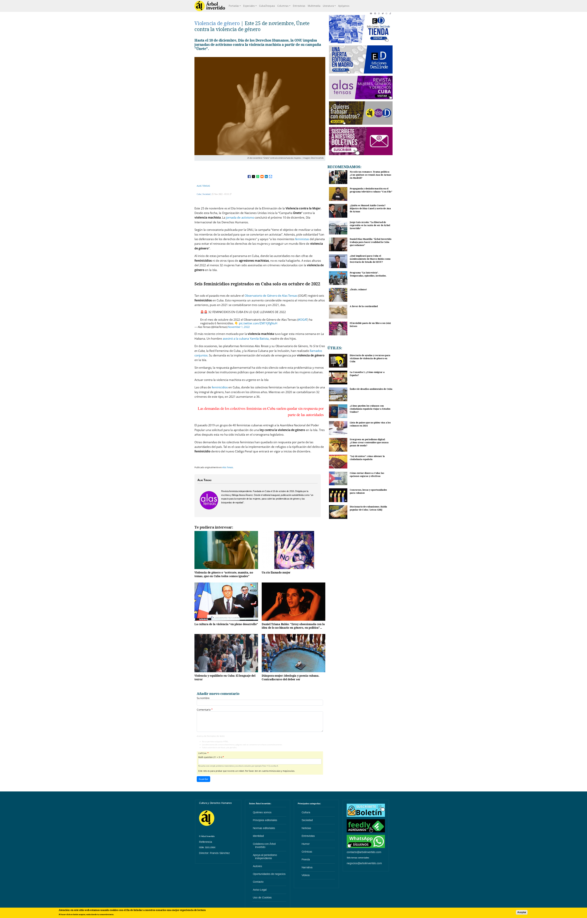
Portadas (234, 5)
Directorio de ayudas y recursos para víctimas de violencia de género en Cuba (370, 358)
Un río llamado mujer (276, 572)
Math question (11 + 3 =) (210, 757)
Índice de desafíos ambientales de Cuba (371, 388)
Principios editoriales (265, 820)
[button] (372, 13)
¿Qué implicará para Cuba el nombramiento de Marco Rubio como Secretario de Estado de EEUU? (370, 258)
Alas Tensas (203, 185)
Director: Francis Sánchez (214, 853)
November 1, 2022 (239, 327)
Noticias (306, 828)
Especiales (249, 5)
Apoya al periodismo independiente (265, 856)
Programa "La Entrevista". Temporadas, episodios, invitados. (368, 274)
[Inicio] (209, 6)
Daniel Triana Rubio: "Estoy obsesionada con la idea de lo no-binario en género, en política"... (293, 626)
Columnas (283, 5)
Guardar (203, 779)
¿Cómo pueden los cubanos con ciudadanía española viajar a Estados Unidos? (370, 408)
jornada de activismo (240, 217)
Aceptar (521, 912)
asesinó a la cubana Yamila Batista (246, 339)
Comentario (204, 709)
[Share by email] (262, 176)
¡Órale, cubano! (358, 289)
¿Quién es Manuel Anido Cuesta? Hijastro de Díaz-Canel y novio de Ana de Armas (370, 208)
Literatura (328, 5)
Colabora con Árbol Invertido (264, 845)
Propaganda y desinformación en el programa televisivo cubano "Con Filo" (371, 190)
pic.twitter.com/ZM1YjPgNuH (258, 323)
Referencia (205, 841)
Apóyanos (343, 5)
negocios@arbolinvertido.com (364, 863)
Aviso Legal (260, 889)
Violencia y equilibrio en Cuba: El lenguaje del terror (224, 677)
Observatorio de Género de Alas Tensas (271, 296)
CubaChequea (267, 5)
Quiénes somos (262, 812)
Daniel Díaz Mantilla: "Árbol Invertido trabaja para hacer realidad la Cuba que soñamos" (370, 242)
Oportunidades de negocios (269, 874)
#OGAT (302, 320)
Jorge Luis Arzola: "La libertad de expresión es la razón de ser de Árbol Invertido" (370, 225)
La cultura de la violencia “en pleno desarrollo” (226, 624)
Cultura (306, 812)
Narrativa (307, 867)
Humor (306, 843)
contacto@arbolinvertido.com (364, 852)
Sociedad (206, 194)
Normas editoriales (264, 828)
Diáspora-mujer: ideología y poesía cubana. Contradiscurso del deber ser (290, 677)
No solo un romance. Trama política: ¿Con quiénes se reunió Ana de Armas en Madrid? (370, 174)
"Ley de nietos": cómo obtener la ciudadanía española (367, 458)
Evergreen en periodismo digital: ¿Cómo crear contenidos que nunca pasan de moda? (369, 442)
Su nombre (203, 698)
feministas (302, 239)
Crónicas (307, 851)
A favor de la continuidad (364, 306)
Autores (257, 866)
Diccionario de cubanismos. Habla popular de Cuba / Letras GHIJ (368, 508)
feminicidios (220, 387)
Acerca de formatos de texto (210, 736)
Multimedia (314, 5)
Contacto (258, 881)
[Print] (270, 176)
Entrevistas (299, 5)
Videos (306, 875)
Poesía (306, 859)
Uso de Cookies (262, 897)
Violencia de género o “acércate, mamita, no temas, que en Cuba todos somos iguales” (223, 574)
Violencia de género (217, 23)
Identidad (258, 835)
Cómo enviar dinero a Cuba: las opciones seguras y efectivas (367, 474)
